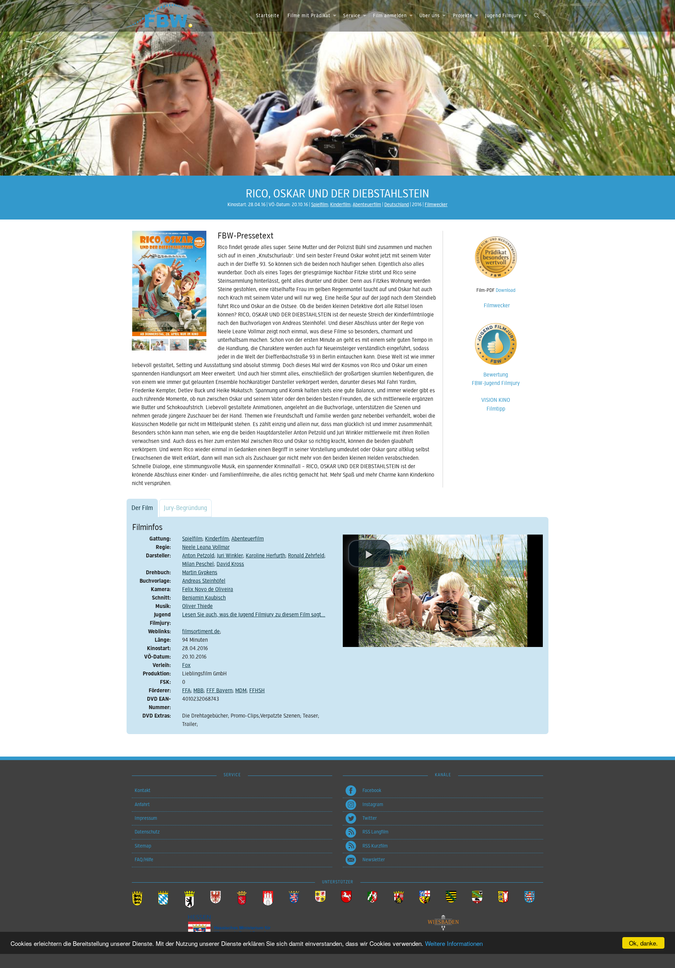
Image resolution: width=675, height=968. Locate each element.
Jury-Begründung (185, 508)
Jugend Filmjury (503, 16)
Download (505, 290)
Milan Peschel (198, 564)
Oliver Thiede (197, 606)
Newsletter (373, 860)
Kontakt (142, 790)
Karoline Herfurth (265, 555)
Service (351, 16)
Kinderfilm (340, 205)
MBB (198, 690)
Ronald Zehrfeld (306, 555)
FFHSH (257, 690)
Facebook (371, 790)
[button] (369, 553)
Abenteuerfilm (367, 205)
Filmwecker (436, 205)
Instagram (372, 804)
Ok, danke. (643, 942)
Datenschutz (147, 832)
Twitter (369, 818)
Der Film (142, 508)
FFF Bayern (219, 690)
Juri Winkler (230, 555)
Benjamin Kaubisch (204, 597)
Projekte (462, 16)
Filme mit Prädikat (309, 16)
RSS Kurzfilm (375, 846)
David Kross (230, 564)
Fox (186, 665)
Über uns (429, 16)
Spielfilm (319, 205)
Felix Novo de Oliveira (207, 589)
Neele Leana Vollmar (206, 547)
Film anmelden (390, 16)
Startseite (267, 16)
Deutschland (396, 205)
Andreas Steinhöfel (203, 580)
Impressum (146, 818)
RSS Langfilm (375, 832)
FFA (186, 690)
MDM (240, 690)
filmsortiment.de (201, 631)
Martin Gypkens (199, 572)
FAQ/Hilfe (144, 860)
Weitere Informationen (454, 943)
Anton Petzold (198, 555)
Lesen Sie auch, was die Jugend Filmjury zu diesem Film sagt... (253, 614)
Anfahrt (142, 804)
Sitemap (143, 846)
